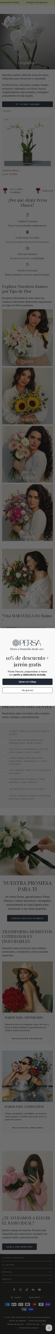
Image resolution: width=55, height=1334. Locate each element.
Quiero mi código (27, 681)
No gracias (27, 690)
